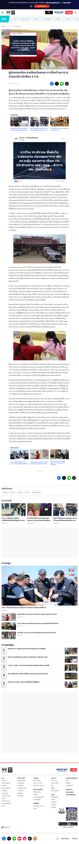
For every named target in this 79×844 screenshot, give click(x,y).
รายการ (53, 778)
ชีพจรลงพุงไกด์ (38, 789)
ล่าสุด (67, 780)
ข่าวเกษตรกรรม (6, 801)
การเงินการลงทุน (22, 788)
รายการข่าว (54, 780)
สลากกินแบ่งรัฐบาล (71, 778)
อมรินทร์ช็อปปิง (71, 795)
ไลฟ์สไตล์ (36, 803)
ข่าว (10, 26)
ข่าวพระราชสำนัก (25, 19)
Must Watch (21, 796)
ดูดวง (53, 795)
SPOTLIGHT (21, 778)
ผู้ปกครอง (5, 492)
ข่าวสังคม (36, 19)
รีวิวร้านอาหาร (37, 792)
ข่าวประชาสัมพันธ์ (6, 803)
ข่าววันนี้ (14, 19)
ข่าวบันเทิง (57, 19)
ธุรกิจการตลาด (21, 780)
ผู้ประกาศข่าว (70, 792)
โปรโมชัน (35, 794)
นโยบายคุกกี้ (66, 3)
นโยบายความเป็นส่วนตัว (52, 3)
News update (37, 780)
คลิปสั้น (53, 788)
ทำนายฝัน (53, 807)
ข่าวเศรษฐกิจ (21, 783)
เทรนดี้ (35, 808)
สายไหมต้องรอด (36, 492)
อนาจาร (27, 492)
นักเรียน (20, 492)
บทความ (53, 800)
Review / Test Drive (38, 785)
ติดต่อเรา (74, 839)
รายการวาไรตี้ (54, 783)
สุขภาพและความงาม (38, 806)
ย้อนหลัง (68, 783)
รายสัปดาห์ (54, 802)
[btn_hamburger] (2, 12)
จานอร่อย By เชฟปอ (38, 797)
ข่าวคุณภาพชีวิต (47, 19)
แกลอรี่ (3, 806)
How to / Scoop (37, 783)
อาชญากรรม (17, 26)
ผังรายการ (69, 789)
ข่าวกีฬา (4, 798)
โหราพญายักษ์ (54, 797)
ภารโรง (13, 492)
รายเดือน (53, 805)
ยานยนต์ (36, 778)
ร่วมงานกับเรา (65, 839)
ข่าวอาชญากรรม (6, 796)
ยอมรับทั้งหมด (42, 6)
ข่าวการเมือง (68, 19)
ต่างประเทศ (20, 791)
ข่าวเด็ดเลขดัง (69, 785)
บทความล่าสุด (36, 800)
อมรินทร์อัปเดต (55, 791)
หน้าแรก (3, 26)
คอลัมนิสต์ (20, 793)
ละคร (52, 785)
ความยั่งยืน (20, 785)
